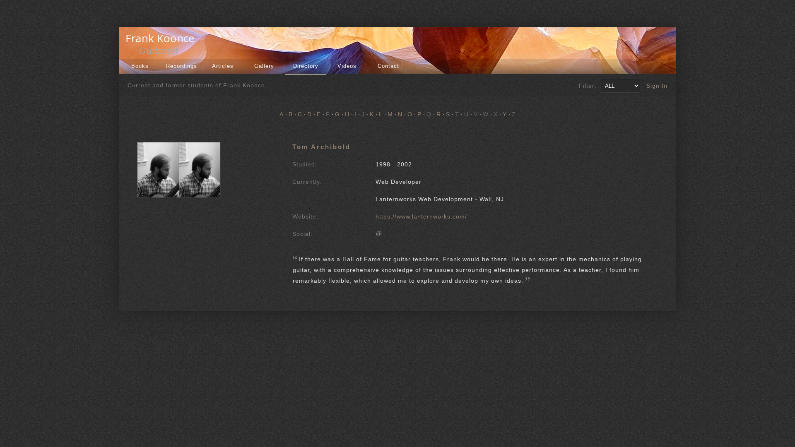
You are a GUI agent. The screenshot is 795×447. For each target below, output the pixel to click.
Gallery (264, 66)
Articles (223, 66)
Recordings (181, 66)
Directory (305, 66)
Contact (388, 66)
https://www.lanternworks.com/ (421, 216)
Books (140, 66)
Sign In (656, 85)
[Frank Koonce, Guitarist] (162, 53)
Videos (347, 66)
